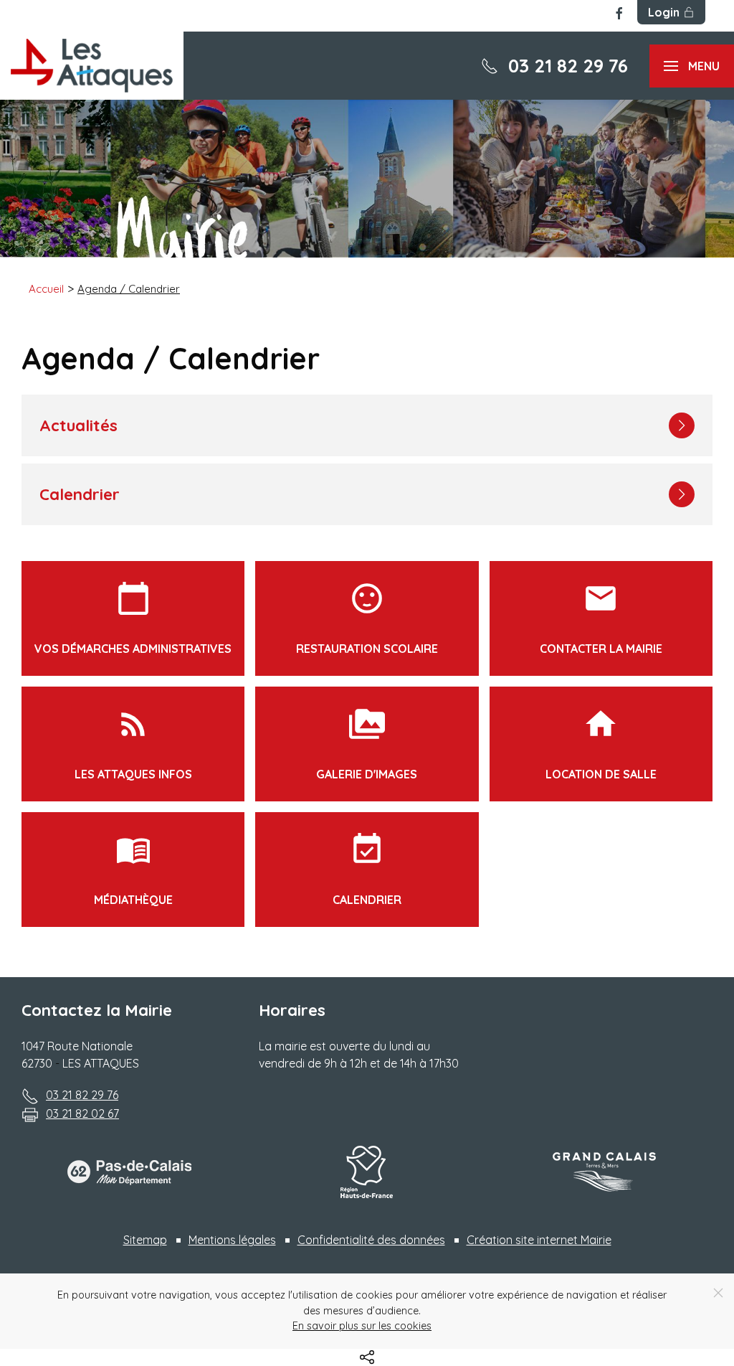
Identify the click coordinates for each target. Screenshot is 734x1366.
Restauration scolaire (367, 618)
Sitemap (145, 1240)
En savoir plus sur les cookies (362, 1325)
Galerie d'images (366, 743)
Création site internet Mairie (539, 1240)
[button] (691, 66)
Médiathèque (133, 869)
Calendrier (367, 869)
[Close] (718, 1293)
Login (664, 12)
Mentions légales (232, 1240)
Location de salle (601, 743)
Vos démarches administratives (133, 618)
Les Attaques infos (133, 743)
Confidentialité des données (371, 1240)
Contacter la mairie (601, 618)
